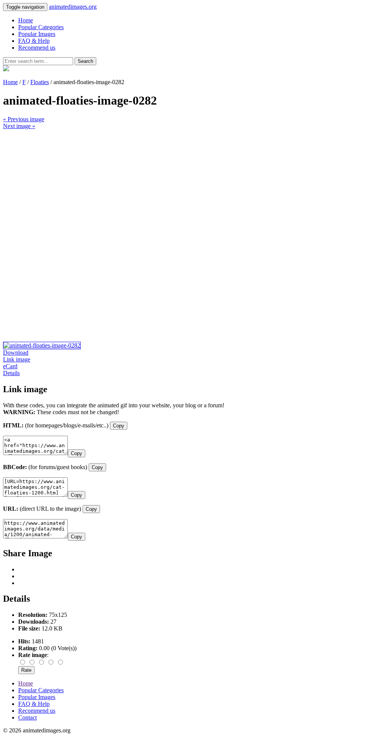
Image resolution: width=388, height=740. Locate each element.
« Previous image (23, 119)
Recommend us (36, 47)
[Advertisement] (194, 183)
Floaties (39, 82)
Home (25, 20)
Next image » (19, 126)
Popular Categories (41, 27)
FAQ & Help (34, 41)
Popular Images (36, 34)
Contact (27, 717)
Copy (118, 426)
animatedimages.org (73, 6)
